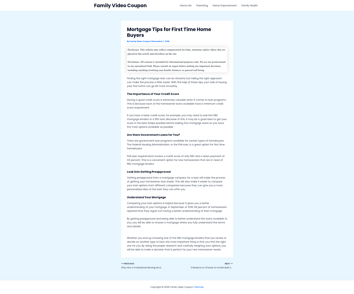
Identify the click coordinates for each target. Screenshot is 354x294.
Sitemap (199, 287)
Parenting (202, 5)
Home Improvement (225, 5)
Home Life (186, 5)
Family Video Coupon (120, 5)
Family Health (249, 5)
